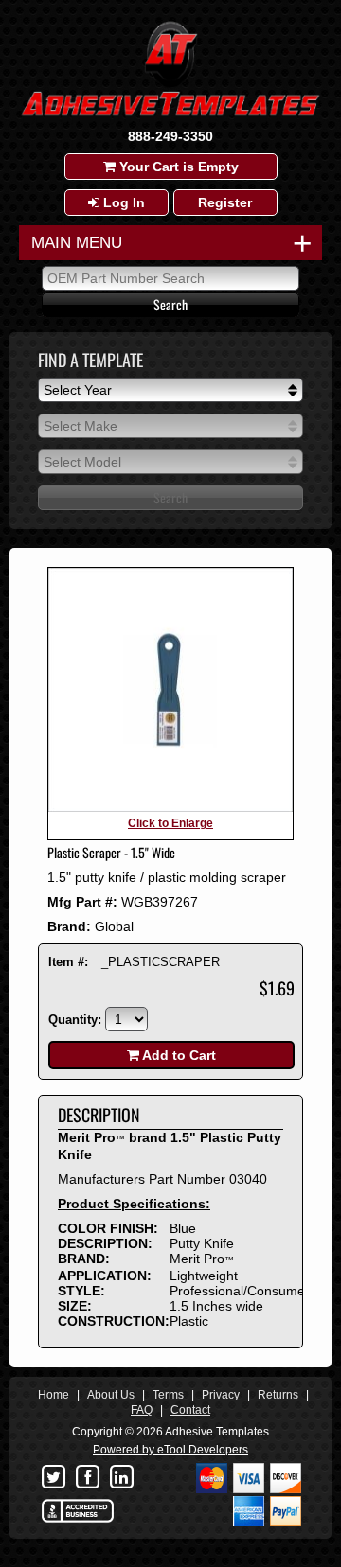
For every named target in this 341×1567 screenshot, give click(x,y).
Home (53, 1394)
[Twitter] (53, 1478)
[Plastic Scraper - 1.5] (170, 808)
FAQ (142, 1410)
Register (225, 202)
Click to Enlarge (170, 823)
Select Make (80, 425)
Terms (168, 1394)
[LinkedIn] (121, 1478)
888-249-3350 (170, 136)
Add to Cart (177, 1055)
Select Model (82, 461)
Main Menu (167, 242)
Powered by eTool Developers (170, 1449)
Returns (278, 1394)
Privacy (221, 1394)
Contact (190, 1410)
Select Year (78, 389)
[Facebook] (87, 1478)
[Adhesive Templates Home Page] (170, 121)
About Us (111, 1394)
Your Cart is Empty (177, 166)
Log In (122, 202)
